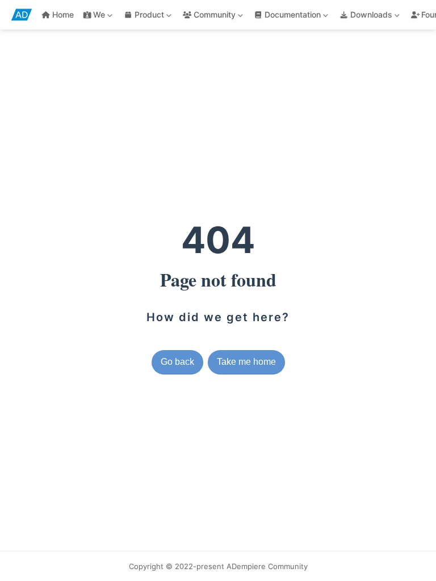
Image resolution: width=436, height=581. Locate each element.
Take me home (246, 362)
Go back (177, 362)
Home (63, 14)
